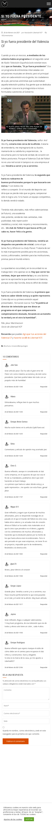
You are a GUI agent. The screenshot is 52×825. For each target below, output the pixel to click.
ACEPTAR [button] (29, 819)
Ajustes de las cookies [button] (13, 819)
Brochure (7, 346)
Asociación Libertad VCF (33, 32)
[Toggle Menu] (49, 4)
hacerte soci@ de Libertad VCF (28, 337)
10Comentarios (7, 35)
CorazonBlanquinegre (19, 346)
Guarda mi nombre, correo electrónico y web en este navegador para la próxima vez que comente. (24, 732)
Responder (43, 387)
